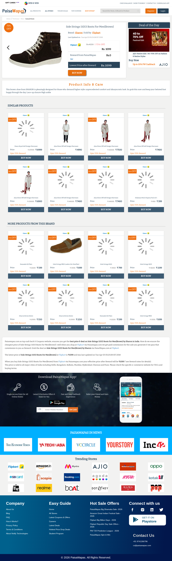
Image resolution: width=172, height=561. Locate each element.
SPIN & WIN (33, 3)
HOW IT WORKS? (139, 3)
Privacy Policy (12, 525)
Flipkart (96, 32)
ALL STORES (49, 11)
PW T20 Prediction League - (104, 531)
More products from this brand (31, 223)
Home (51, 509)
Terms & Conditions (14, 529)
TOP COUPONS (76, 11)
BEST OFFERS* (90, 11)
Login (163, 11)
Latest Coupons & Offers (59, 517)
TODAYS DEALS (63, 11)
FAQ (8, 517)
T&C (71, 59)
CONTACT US (151, 3)
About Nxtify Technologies (17, 533)
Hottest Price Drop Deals (59, 529)
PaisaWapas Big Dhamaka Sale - (106, 509)
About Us (10, 509)
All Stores (53, 513)
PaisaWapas (78, 557)
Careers (52, 521)
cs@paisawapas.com (142, 545)
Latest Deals (54, 525)
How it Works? (12, 521)
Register (150, 11)
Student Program (56, 533)
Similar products (20, 105)
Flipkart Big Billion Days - (103, 520)
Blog (8, 513)
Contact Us (143, 535)
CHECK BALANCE (126, 3)
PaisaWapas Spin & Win (100, 535)
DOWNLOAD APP (163, 3)
